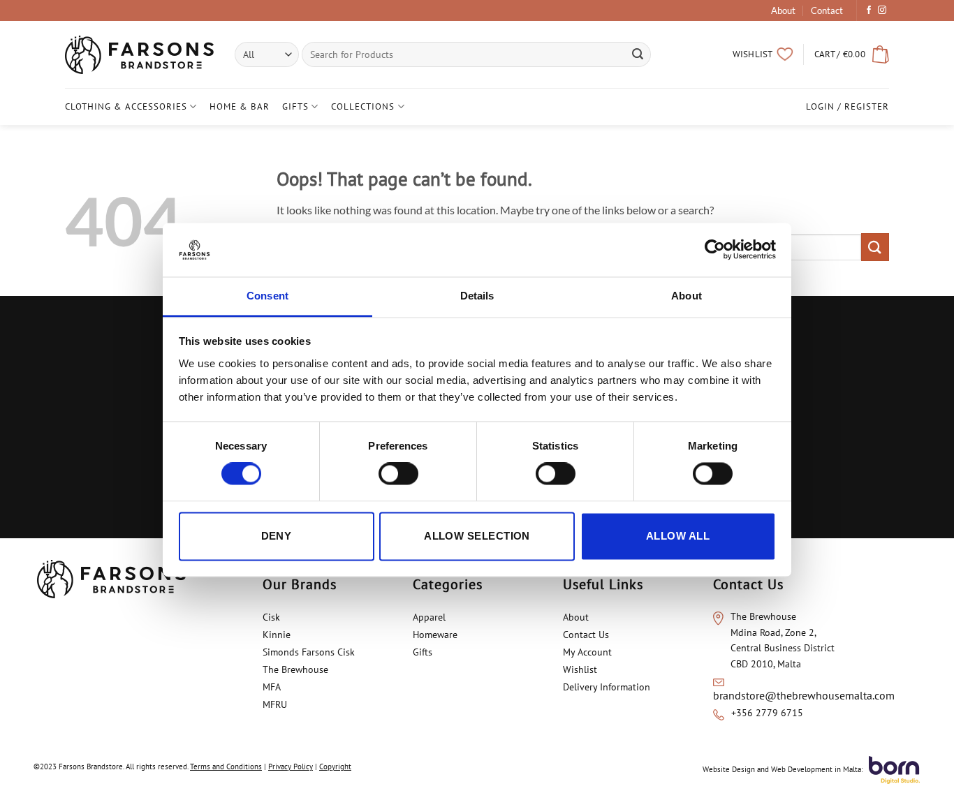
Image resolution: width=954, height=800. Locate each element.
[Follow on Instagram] (882, 10)
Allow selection (477, 536)
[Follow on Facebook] (869, 10)
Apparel (429, 617)
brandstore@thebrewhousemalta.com (804, 695)
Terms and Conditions (226, 766)
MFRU (276, 704)
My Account (587, 652)
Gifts (295, 106)
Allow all (678, 536)
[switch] (398, 474)
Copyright (335, 766)
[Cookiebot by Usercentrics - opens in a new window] (715, 249)
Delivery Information (606, 687)
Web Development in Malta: (817, 769)
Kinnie (277, 634)
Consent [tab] (267, 296)
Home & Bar (240, 106)
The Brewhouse (295, 669)
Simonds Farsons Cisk (309, 652)
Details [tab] (477, 296)
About (783, 10)
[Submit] (638, 54)
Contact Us (586, 634)
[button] (851, 54)
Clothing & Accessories (126, 106)
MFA (273, 687)
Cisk (271, 617)
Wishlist (580, 669)
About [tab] (686, 296)
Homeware (435, 634)
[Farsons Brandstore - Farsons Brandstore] (139, 55)
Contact (827, 10)
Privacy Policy (290, 766)
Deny (276, 536)
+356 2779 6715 (767, 712)
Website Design (729, 769)
